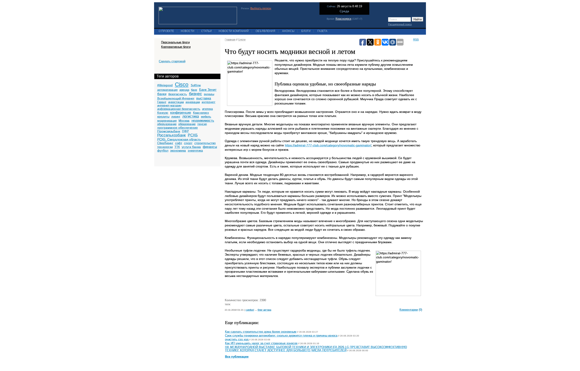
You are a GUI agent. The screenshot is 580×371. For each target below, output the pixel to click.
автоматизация (167, 90)
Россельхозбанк (171, 135)
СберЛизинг (165, 143)
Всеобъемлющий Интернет (175, 98)
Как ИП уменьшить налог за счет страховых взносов (261, 343)
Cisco (181, 84)
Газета (322, 31)
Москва (184, 120)
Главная (230, 39)
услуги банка (191, 147)
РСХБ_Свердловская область (179, 139)
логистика (190, 116)
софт (178, 143)
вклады (209, 94)
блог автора (264, 309)
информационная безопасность (178, 109)
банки (161, 94)
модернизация (167, 120)
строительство (205, 143)
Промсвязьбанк (168, 131)
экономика (178, 150)
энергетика (195, 150)
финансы (210, 147)
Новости (187, 31)
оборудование (166, 124)
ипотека (207, 109)
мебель (206, 116)
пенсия (202, 124)
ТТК (177, 147)
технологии (165, 147)
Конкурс (162, 112)
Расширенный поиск (400, 24)
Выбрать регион (260, 8)
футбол (162, 150)
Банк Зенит (208, 90)
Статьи (206, 31)
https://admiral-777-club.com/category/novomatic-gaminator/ (328, 145)
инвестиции (176, 102)
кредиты (163, 116)
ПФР (185, 131)
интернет (208, 102)
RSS (416, 39)
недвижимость (202, 120)
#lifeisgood (165, 85)
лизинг (175, 116)
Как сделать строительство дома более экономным (260, 331)
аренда (184, 90)
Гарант (161, 102)
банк (194, 90)
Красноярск (343, 18)
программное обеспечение (177, 127)
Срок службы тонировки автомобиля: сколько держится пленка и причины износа (281, 335)
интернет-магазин (169, 105)
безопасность (177, 94)
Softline (196, 85)
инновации (193, 102)
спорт (188, 143)
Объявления (265, 31)
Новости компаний (234, 31)
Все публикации (237, 356)
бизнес (195, 94)
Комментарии (408, 309)
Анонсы (288, 31)
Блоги (306, 31)
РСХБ (193, 135)
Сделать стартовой (172, 61)
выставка (203, 98)
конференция (180, 112)
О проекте (166, 31)
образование (187, 124)
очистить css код (237, 339)
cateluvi (250, 309)
